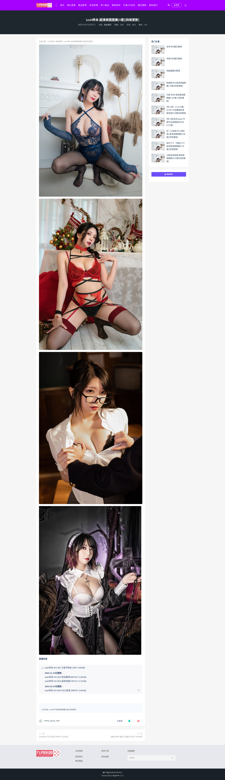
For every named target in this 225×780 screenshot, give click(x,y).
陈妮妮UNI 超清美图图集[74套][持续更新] (176, 84)
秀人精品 (105, 5)
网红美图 (71, 5)
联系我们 (153, 5)
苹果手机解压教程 (174, 59)
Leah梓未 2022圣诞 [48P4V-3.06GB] (53, 737)
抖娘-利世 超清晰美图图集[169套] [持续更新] (175, 98)
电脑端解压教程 (173, 71)
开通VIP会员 (129, 5)
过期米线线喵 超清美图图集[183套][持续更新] (176, 158)
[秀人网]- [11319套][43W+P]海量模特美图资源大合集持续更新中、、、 (176, 110)
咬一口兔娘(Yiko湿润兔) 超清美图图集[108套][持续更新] (175, 134)
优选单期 (93, 5)
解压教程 (142, 5)
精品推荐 (82, 5)
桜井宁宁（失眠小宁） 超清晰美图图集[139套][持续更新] (176, 146)
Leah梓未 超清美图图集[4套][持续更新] (62, 709)
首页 (62, 5)
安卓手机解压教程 (174, 47)
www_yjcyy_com (52, 721)
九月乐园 (50, 41)
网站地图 (105, 757)
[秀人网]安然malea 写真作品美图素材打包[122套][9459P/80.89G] (175, 122)
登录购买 (169, 174)
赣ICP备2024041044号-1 (113, 772)
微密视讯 (116, 5)
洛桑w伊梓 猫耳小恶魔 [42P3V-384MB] (126, 737)
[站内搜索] (168, 5)
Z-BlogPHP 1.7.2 (117, 776)
